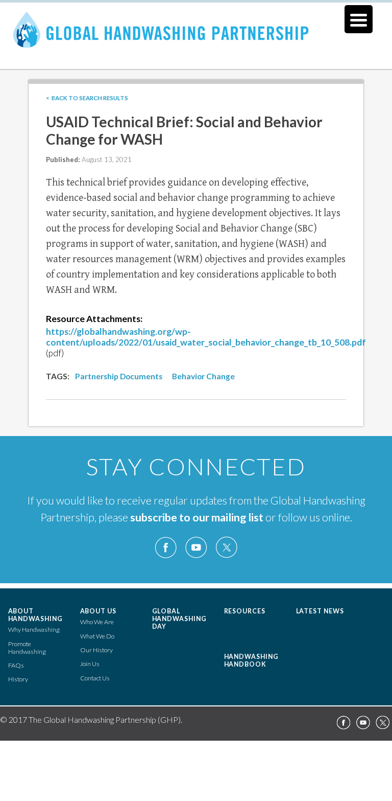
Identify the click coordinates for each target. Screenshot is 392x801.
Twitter (226, 548)
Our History (96, 650)
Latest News (320, 611)
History (18, 679)
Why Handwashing (34, 629)
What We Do (97, 636)
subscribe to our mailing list (196, 517)
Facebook (166, 548)
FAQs (16, 665)
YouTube (196, 548)
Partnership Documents (118, 376)
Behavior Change (203, 376)
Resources (245, 611)
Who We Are (97, 622)
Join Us (90, 664)
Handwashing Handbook (251, 660)
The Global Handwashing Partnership (196, 43)
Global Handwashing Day (179, 618)
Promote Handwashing (27, 647)
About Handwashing (35, 615)
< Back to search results (87, 98)
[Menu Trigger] (359, 19)
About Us (98, 611)
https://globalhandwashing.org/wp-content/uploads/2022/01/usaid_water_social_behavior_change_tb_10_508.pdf (206, 337)
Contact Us (95, 678)
